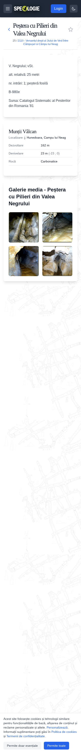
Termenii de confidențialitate (25, 736)
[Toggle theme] (74, 9)
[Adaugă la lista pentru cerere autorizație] (70, 29)
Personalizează (57, 727)
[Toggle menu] (7, 8)
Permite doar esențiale (22, 745)
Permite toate (56, 745)
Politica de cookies (64, 732)
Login (58, 8)
